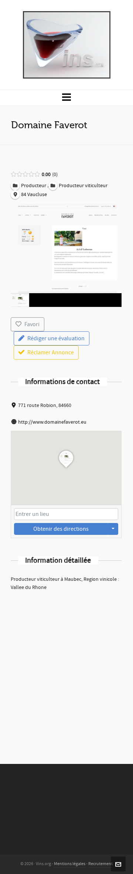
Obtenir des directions (61, 529)
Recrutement (100, 864)
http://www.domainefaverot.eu (52, 422)
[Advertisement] (66, 667)
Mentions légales (69, 864)
